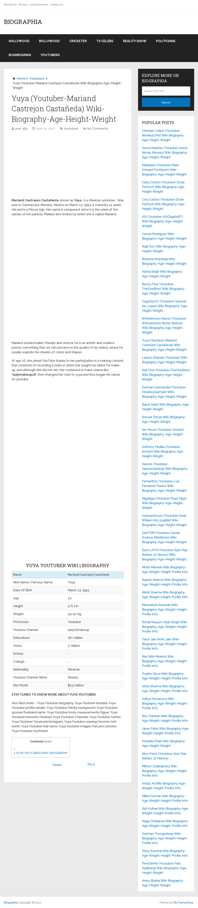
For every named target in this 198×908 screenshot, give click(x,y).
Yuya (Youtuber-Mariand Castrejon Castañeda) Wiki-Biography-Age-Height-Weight (164, 345)
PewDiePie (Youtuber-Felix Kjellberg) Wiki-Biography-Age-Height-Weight (164, 868)
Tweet (57, 765)
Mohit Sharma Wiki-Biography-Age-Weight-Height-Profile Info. (165, 595)
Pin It (91, 764)
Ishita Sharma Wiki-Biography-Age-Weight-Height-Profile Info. (165, 688)
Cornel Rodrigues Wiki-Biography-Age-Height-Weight (164, 236)
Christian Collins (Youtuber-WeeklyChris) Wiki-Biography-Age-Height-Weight (163, 135)
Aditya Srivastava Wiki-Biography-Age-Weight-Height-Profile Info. (165, 703)
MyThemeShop (183, 902)
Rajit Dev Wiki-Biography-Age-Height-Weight (164, 249)
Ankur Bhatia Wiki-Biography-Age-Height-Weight (163, 883)
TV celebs (104, 41)
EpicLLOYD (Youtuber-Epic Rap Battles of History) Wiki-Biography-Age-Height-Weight (165, 554)
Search (166, 102)
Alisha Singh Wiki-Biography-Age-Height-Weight (162, 274)
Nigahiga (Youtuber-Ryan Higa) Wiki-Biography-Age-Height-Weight (164, 503)
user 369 (21, 128)
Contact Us (56, 4)
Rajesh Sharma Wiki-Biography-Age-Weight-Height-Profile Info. (165, 582)
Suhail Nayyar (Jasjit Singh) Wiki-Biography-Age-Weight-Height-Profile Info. (165, 626)
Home (21, 78)
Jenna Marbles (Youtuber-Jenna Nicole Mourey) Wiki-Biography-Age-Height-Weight (165, 152)
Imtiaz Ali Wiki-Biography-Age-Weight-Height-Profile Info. (164, 786)
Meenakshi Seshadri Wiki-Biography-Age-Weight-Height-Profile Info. (165, 609)
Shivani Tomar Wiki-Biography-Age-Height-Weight (164, 419)
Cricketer (78, 41)
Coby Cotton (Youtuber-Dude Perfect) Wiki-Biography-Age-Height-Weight (163, 186)
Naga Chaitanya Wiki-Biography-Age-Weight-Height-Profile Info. (165, 823)
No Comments (97, 128)
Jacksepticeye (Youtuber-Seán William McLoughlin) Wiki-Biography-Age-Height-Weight (164, 520)
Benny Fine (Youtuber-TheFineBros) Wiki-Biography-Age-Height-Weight (163, 288)
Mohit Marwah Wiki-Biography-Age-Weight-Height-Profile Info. (165, 569)
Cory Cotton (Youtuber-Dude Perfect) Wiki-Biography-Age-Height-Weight (163, 204)
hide (48, 741)
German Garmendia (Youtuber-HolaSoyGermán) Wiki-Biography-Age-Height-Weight (164, 391)
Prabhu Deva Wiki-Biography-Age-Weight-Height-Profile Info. (165, 676)
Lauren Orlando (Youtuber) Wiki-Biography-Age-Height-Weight (165, 360)
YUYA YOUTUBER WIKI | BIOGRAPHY (41, 753)
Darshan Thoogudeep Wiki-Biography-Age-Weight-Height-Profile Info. (165, 838)
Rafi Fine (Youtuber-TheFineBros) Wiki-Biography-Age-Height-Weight (166, 374)
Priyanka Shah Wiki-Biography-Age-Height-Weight (164, 743)
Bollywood (49, 41)
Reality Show (134, 41)
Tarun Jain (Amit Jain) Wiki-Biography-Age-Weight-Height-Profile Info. (165, 643)
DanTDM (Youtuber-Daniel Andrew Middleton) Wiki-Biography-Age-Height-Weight (164, 537)
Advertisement (39, 4)
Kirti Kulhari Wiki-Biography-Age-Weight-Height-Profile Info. (165, 811)
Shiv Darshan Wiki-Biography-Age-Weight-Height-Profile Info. (165, 718)
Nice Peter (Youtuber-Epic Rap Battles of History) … (164, 756)
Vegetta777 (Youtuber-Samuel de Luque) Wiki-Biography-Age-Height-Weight (165, 306)
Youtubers (50, 55)
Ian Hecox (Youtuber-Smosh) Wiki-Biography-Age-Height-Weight (163, 434)
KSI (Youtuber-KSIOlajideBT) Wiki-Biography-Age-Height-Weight (163, 221)
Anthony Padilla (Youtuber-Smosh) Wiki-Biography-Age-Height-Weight (163, 451)
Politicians (165, 41)
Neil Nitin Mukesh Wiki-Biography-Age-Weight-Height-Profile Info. (165, 661)
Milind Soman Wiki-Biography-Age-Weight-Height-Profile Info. (165, 798)
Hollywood (19, 41)
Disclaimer (10, 4)
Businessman (20, 55)
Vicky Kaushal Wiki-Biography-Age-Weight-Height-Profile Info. (165, 853)
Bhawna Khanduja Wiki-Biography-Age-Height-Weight (164, 261)
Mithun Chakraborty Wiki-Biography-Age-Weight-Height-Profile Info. (165, 770)
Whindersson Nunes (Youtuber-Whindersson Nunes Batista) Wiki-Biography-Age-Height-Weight (164, 325)
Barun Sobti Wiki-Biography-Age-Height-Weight (166, 407)
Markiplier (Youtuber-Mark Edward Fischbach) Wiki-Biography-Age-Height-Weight (164, 169)
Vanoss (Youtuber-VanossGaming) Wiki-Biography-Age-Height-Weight (165, 468)
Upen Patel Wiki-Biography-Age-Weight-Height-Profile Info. (166, 731)
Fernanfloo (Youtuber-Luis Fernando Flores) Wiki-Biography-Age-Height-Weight (164, 485)
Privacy (23, 4)
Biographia (23, 22)
